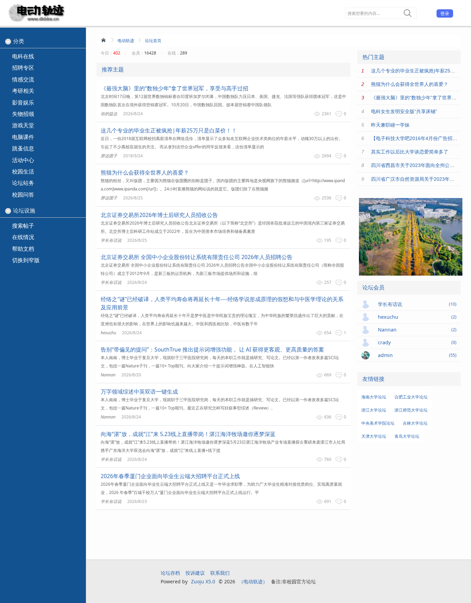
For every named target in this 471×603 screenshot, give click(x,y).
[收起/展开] (8, 42)
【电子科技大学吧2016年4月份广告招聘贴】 (419, 138)
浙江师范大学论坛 (411, 410)
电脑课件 (23, 137)
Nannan (108, 375)
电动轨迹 (126, 40)
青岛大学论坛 (406, 436)
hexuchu (108, 333)
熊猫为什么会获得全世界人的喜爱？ (409, 84)
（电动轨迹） (253, 581)
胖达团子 (109, 156)
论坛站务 (23, 183)
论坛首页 (153, 40)
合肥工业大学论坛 (411, 397)
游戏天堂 (23, 125)
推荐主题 (113, 69)
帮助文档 (23, 249)
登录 (444, 13)
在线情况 (23, 237)
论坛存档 (170, 573)
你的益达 (109, 114)
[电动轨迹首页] (104, 40)
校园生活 (23, 171)
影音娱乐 (23, 102)
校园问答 (23, 194)
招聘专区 (23, 67)
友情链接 (373, 379)
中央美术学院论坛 (377, 423)
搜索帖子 (23, 225)
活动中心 (23, 160)
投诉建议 (195, 573)
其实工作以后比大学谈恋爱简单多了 (409, 152)
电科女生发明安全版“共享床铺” (404, 111)
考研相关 (23, 91)
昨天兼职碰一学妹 (390, 125)
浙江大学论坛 (373, 410)
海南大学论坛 (373, 397)
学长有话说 (111, 240)
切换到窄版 (26, 260)
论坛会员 (373, 287)
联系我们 (220, 573)
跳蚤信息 (23, 148)
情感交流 (23, 79)
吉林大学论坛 (415, 423)
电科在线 (23, 56)
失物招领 (23, 114)
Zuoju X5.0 (203, 581)
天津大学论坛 (373, 436)
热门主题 (373, 57)
